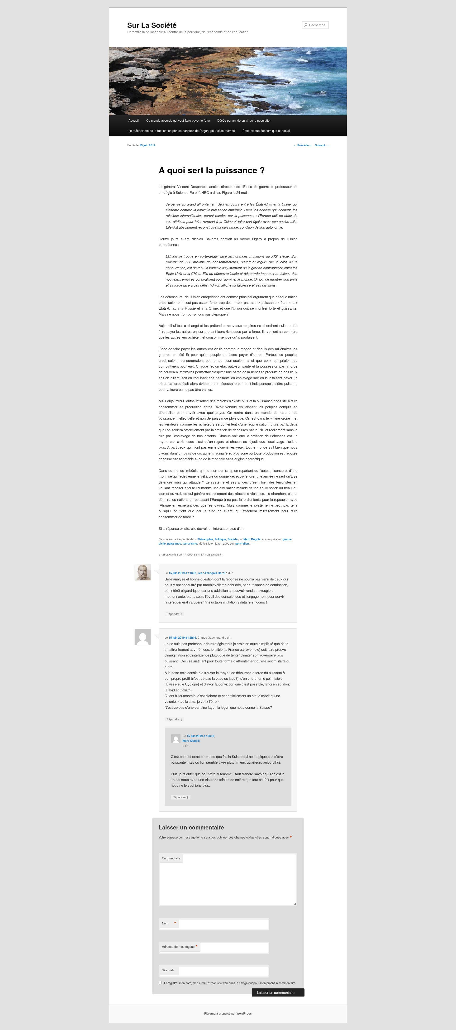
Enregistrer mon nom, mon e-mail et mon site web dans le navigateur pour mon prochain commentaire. (230, 983)
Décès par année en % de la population (244, 120)
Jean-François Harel (211, 573)
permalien (242, 543)
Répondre (174, 614)
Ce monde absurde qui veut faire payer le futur (178, 120)
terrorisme (190, 543)
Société (233, 539)
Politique (220, 539)
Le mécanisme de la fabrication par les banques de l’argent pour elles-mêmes (181, 130)
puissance (174, 543)
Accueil (133, 120)
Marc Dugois (252, 539)
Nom (169, 923)
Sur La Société (152, 25)
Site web (168, 970)
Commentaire (171, 858)
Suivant (322, 145)
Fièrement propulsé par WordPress (228, 1013)
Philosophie (205, 539)
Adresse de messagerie (180, 946)
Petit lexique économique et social (266, 130)
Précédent (302, 145)
